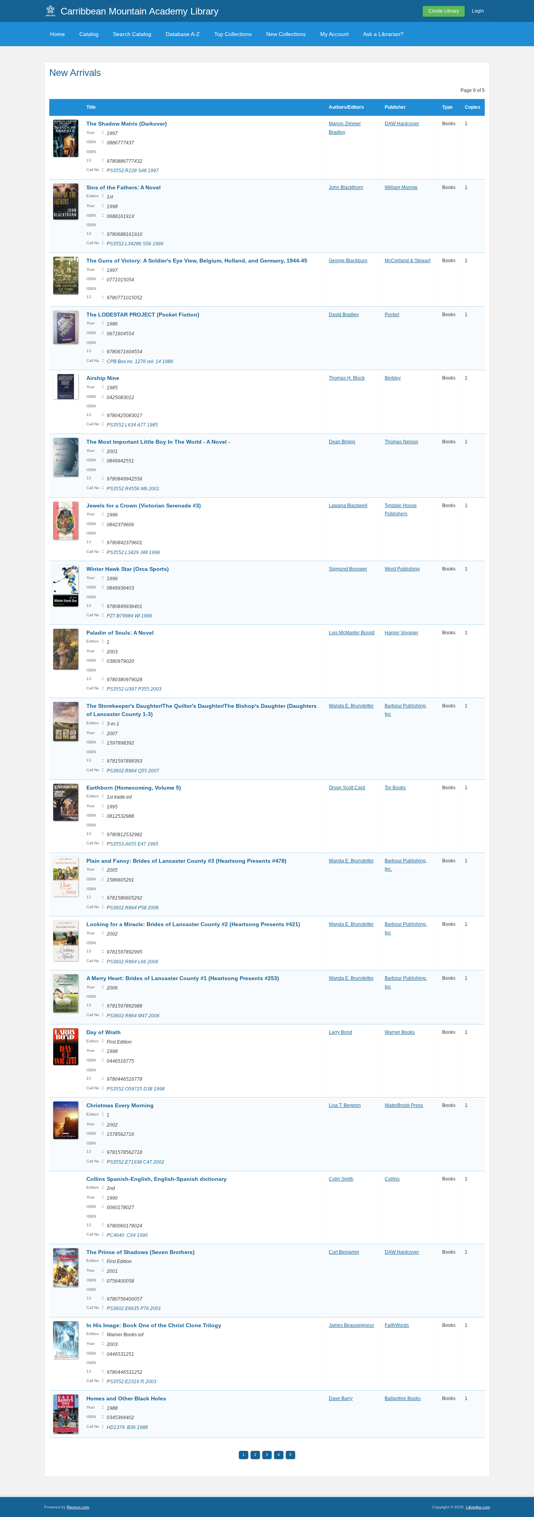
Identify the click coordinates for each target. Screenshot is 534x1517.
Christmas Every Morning (120, 1105)
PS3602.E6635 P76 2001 (134, 1308)
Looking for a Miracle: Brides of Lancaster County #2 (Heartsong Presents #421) (193, 924)
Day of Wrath (103, 1032)
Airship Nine (102, 378)
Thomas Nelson (401, 441)
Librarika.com (478, 1507)
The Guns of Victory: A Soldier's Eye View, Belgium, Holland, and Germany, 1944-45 (196, 260)
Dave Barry (341, 1398)
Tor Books (395, 787)
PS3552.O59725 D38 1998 (136, 1089)
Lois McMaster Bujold (352, 632)
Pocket (392, 314)
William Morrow (401, 187)
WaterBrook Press (404, 1105)
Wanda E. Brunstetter (351, 706)
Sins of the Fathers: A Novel (123, 187)
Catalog (89, 34)
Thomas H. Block (347, 378)
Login (478, 11)
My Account (334, 34)
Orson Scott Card (347, 787)
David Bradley (344, 314)
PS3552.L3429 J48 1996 (133, 552)
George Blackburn (348, 260)
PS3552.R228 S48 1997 (133, 170)
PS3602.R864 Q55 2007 (133, 771)
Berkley (393, 378)
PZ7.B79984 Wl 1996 (129, 616)
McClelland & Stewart (407, 260)
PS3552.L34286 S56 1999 (135, 244)
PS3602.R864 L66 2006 (132, 962)
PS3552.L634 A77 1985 (132, 425)
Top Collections (233, 34)
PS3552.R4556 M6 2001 (133, 488)
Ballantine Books (403, 1398)
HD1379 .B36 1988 (127, 1427)
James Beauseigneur (351, 1325)
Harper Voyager (401, 632)
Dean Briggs (342, 441)
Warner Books (400, 1032)
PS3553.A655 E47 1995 (132, 844)
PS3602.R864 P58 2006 (133, 908)
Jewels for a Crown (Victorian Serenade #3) (143, 505)
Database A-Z (183, 34)
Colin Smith (341, 1179)
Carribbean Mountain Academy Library (140, 11)
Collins (392, 1179)
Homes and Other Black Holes (126, 1398)
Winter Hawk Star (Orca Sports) (127, 569)
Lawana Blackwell (348, 505)
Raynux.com (78, 1507)
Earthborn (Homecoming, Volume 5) (133, 788)
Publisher (395, 107)
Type (447, 107)
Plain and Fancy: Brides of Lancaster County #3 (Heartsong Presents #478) (186, 861)
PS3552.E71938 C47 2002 (135, 1162)
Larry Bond (340, 1032)
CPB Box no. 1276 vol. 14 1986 (140, 361)
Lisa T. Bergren (345, 1105)
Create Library (443, 11)
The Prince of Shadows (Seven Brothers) (140, 1252)
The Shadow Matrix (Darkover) (126, 124)
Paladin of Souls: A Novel (120, 633)
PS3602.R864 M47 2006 (133, 1016)
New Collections (286, 34)
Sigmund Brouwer (348, 569)
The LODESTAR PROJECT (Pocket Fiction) (142, 314)
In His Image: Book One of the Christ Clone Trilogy (153, 1325)
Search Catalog (132, 34)
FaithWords (397, 1325)
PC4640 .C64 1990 (127, 1235)
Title (91, 107)
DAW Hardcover (402, 123)
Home (57, 34)
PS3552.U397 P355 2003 (134, 689)
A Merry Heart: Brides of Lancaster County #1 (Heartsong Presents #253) (182, 978)
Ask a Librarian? (383, 34)
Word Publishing (402, 569)
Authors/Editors (346, 107)
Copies (472, 107)
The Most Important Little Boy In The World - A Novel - (158, 442)
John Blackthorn (346, 187)
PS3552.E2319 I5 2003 (131, 1381)
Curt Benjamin (344, 1252)
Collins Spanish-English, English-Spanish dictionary (156, 1179)
